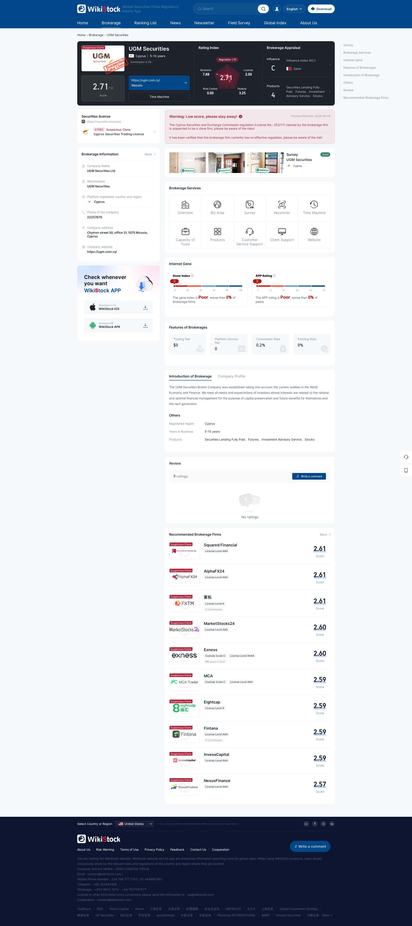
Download (324, 9)
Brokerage (111, 23)
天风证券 (174, 909)
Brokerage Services (357, 52)
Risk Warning (105, 849)
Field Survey (239, 23)
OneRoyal (84, 909)
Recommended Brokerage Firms (365, 97)
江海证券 (156, 909)
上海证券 (267, 909)
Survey (348, 45)
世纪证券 (126, 915)
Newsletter (204, 23)
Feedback (177, 849)
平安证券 (144, 915)
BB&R (266, 915)
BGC (100, 909)
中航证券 (187, 915)
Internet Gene (352, 60)
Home (82, 23)
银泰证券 (83, 915)
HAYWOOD (233, 909)
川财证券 (313, 915)
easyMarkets (166, 915)
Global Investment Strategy (299, 909)
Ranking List (145, 23)
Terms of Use (129, 849)
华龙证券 (205, 915)
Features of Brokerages (359, 67)
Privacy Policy (154, 849)
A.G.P (251, 909)
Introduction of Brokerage (361, 75)
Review (348, 90)
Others (348, 82)
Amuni (139, 909)
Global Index (275, 23)
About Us (308, 23)
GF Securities (104, 915)
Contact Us (198, 849)
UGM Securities (117, 35)
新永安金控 (212, 909)
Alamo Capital (119, 909)
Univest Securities (288, 915)
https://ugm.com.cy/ (102, 251)
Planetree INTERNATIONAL (236, 915)
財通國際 (192, 909)
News (175, 23)
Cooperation (220, 849)
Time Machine (159, 97)
